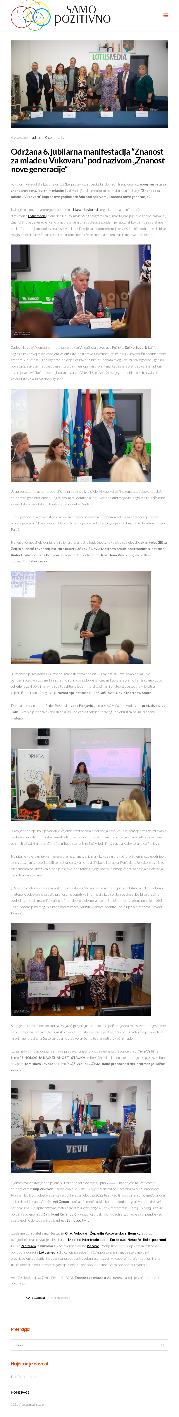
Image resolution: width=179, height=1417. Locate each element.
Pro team (28, 1246)
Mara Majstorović (86, 209)
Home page (20, 1392)
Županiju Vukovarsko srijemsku (115, 1233)
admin (36, 137)
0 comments (54, 137)
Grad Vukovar (76, 1233)
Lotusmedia (37, 216)
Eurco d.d (117, 1239)
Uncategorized (60, 1297)
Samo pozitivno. (78, 1220)
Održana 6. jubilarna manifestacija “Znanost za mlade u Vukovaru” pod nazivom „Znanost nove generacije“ (88, 160)
